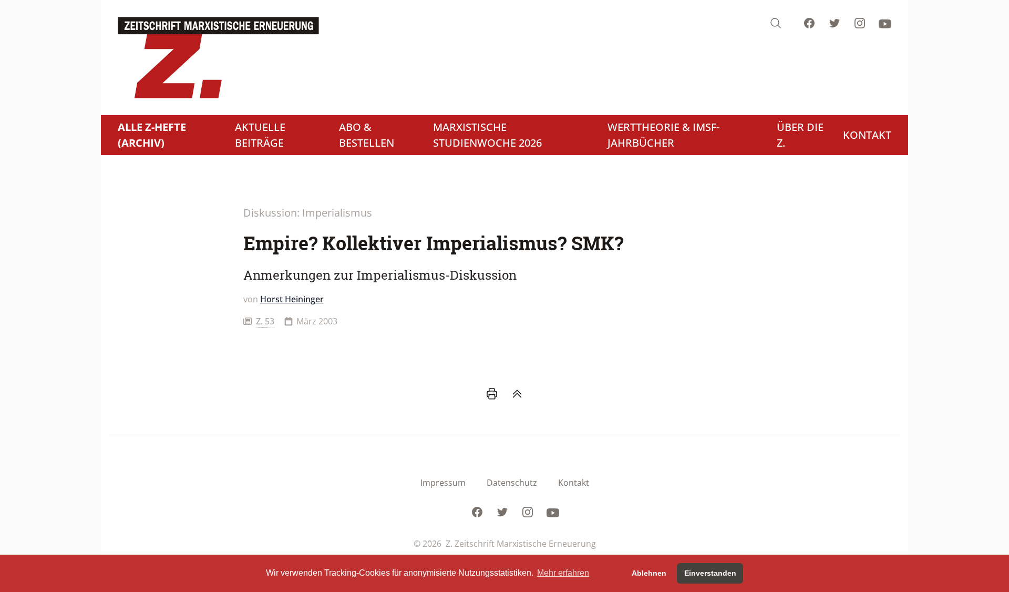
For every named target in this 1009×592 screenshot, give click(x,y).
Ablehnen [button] (649, 573)
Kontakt (573, 482)
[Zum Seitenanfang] (517, 393)
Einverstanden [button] (710, 573)
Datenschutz (512, 482)
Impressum (443, 482)
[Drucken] (492, 393)
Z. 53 (265, 321)
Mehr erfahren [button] (563, 572)
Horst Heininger (292, 299)
